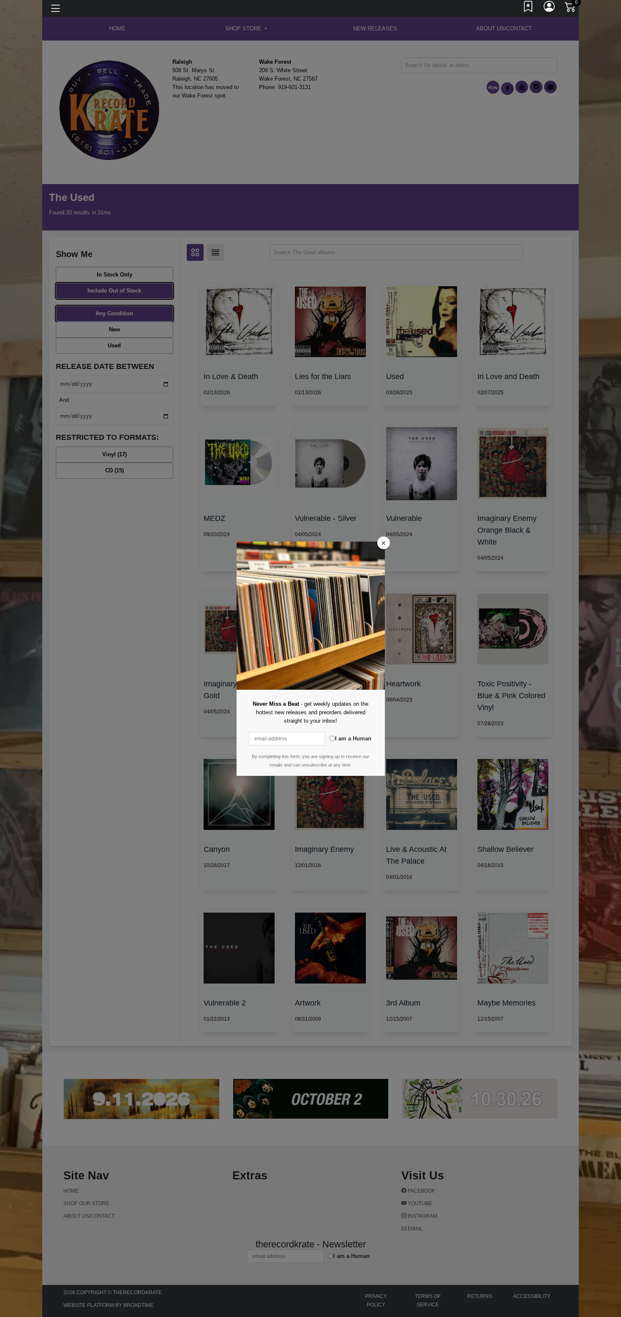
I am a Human (353, 738)
